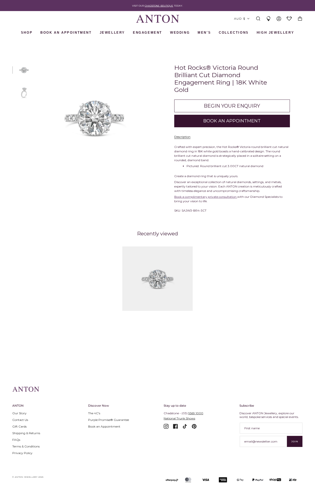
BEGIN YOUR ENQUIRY (232, 106)
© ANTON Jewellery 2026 (28, 477)
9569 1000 (195, 413)
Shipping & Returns (26, 433)
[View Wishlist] (289, 19)
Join (294, 441)
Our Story (19, 413)
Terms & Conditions (26, 446)
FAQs (16, 440)
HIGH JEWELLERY (275, 32)
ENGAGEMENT (147, 32)
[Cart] (300, 19)
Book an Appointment (104, 426)
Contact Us (20, 420)
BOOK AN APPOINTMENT (66, 32)
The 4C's (94, 413)
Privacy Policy (22, 453)
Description (182, 137)
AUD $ (239, 18)
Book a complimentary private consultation (205, 197)
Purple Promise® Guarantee (108, 420)
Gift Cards (19, 426)
